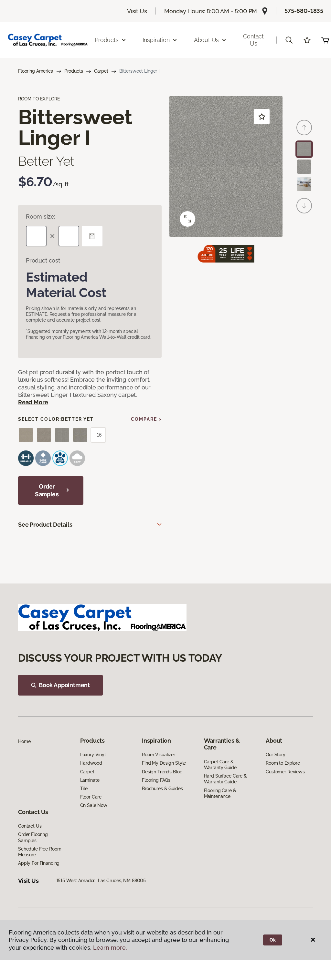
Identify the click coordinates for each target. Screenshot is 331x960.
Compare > (146, 419)
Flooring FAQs (156, 780)
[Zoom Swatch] (187, 219)
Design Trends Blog (162, 771)
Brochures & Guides (162, 788)
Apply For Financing (38, 863)
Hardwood (91, 763)
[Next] (304, 205)
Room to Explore (283, 763)
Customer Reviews (285, 771)
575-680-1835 (303, 10)
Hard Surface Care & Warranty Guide (225, 778)
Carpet (101, 71)
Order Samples (47, 490)
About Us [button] (206, 39)
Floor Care (91, 797)
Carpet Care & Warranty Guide (220, 764)
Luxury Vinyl (93, 754)
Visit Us (137, 11)
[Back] (304, 127)
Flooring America (35, 71)
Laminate (90, 780)
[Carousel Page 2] (304, 166)
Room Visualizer (158, 754)
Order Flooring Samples (33, 837)
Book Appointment (64, 685)
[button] (289, 40)
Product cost (43, 260)
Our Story (275, 754)
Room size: (40, 216)
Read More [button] (33, 402)
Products (73, 71)
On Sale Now (93, 805)
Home (24, 741)
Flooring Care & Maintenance (220, 793)
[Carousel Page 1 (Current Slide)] (304, 149)
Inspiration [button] (156, 39)
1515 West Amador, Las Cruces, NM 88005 (101, 880)
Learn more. (110, 947)
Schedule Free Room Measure (39, 851)
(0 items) (325, 40)
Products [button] (107, 39)
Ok (273, 940)
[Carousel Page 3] (304, 184)
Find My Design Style (164, 763)
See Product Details (45, 524)
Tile (84, 788)
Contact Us (253, 40)
